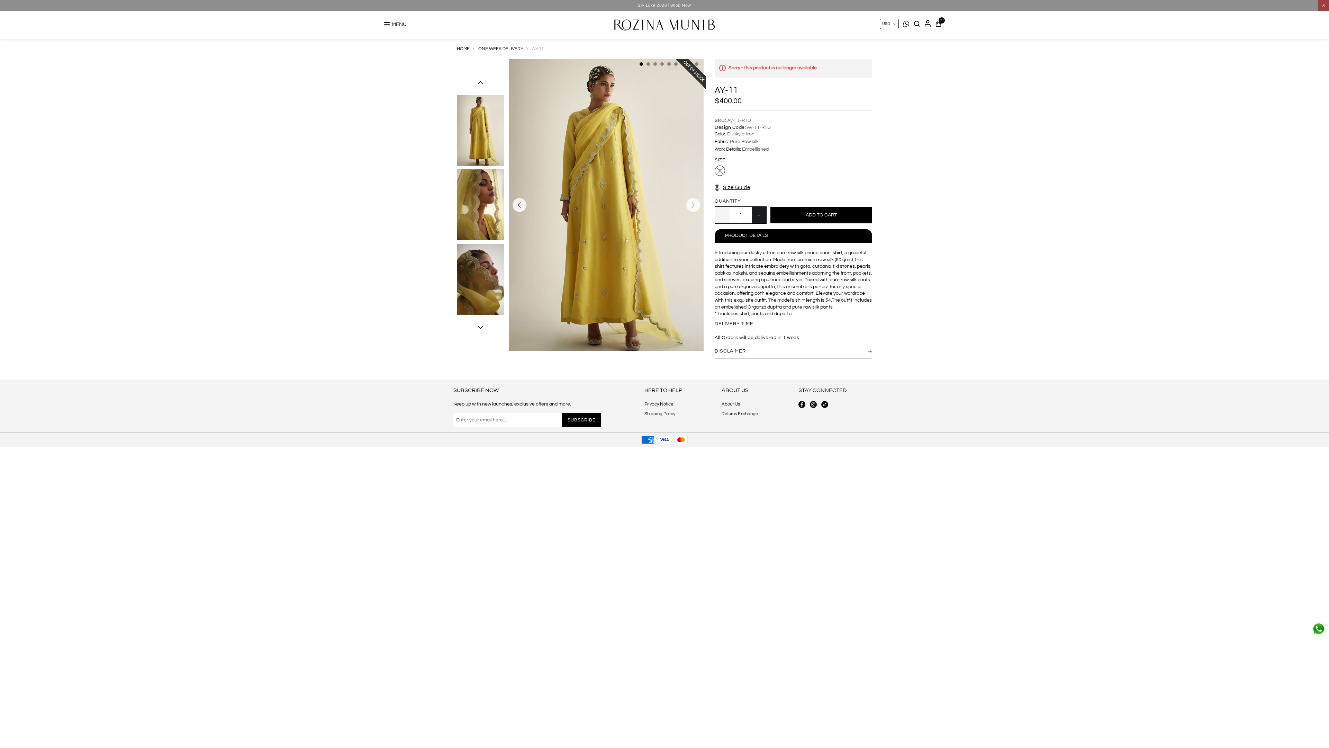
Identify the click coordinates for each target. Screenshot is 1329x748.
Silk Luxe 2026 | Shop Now (664, 5)
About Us (731, 404)
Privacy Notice (658, 404)
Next (480, 327)
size (720, 160)
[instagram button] (813, 404)
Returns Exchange (740, 413)
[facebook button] (801, 404)
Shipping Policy (659, 413)
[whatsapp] (1319, 629)
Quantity (728, 201)
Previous (480, 83)
